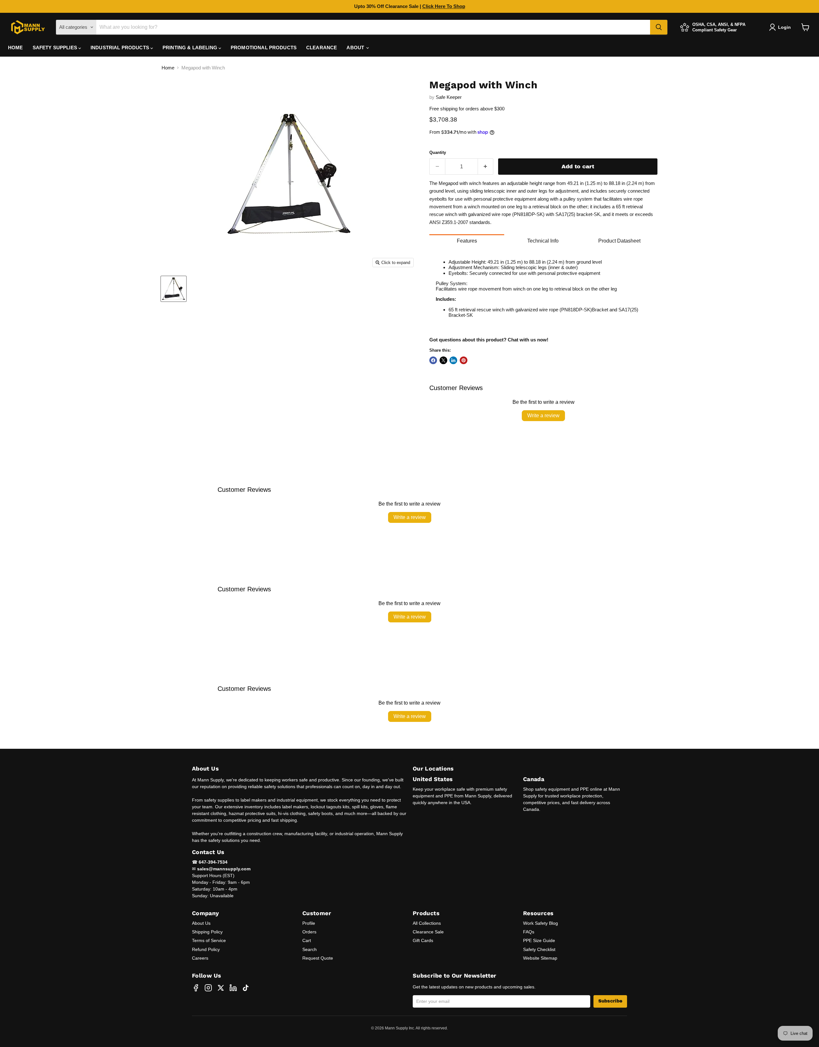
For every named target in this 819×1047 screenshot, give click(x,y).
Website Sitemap (540, 958)
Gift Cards (423, 940)
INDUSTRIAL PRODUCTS (120, 47)
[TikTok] (246, 988)
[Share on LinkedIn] (453, 360)
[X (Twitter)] (221, 988)
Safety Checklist (539, 949)
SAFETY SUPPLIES (55, 47)
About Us (201, 923)
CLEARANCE (321, 47)
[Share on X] (443, 360)
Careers (200, 958)
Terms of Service (209, 940)
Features (467, 241)
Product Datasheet (619, 241)
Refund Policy (206, 949)
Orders (309, 931)
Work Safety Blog (540, 923)
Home (168, 67)
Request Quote (317, 958)
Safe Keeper (449, 97)
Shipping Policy (207, 931)
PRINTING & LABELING (191, 47)
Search (309, 949)
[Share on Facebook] (433, 360)
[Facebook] (196, 988)
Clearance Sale (428, 931)
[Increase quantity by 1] (486, 166)
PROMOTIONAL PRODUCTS (264, 47)
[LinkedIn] (233, 988)
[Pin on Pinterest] (463, 360)
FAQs (528, 931)
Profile (308, 923)
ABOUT (355, 47)
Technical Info (543, 241)
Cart (306, 940)
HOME (15, 47)
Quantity (437, 152)
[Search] (658, 27)
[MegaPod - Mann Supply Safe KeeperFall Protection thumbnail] (173, 288)
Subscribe (610, 1001)
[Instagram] (208, 988)
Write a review (543, 415)
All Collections (427, 923)
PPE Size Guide (539, 940)
